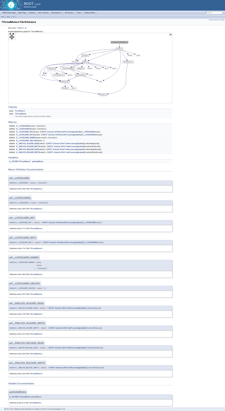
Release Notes (90, 13)
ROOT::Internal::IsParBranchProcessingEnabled (60, 132)
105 (23, 274)
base (8, 16)
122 (23, 374)
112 (23, 248)
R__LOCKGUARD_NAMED (26, 138)
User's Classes (43, 13)
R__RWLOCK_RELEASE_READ (27, 149)
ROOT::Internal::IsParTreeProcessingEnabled (65, 143)
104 (23, 189)
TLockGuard (20, 111)
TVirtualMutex (20, 114)
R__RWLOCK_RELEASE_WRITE (27, 152)
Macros (216, 20)
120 (23, 354)
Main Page (22, 13)
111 (23, 228)
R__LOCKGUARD (22, 126)
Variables (221, 20)
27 (23, 403)
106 (23, 209)
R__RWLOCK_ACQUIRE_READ (27, 143)
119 (23, 314)
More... (49, 116)
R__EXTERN (13, 161)
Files (79, 13)
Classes (211, 20)
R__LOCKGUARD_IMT (24, 132)
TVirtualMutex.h (36, 189)
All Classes (70, 13)
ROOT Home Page (9, 13)
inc (14, 16)
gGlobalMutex (37, 161)
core (2, 16)
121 (23, 334)
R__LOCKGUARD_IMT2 (25, 135)
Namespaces (56, 13)
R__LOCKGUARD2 (23, 129)
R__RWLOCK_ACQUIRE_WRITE (27, 146)
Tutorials (32, 13)
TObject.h (22, 28)
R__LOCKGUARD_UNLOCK (26, 141)
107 (23, 294)
